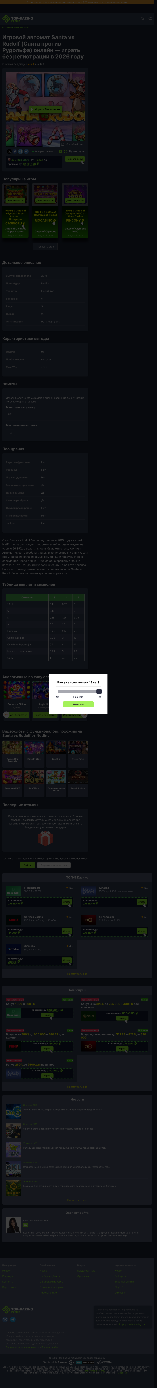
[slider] (99, 691)
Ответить (78, 704)
